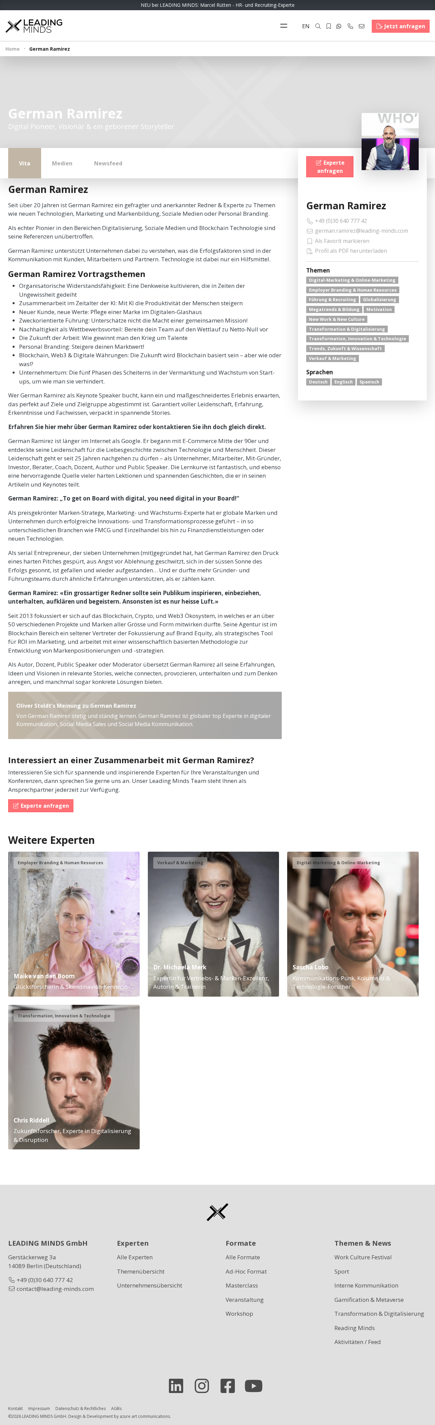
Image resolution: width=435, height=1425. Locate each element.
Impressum (39, 1408)
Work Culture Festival (363, 1257)
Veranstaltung (245, 1300)
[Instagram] (205, 1386)
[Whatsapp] (338, 26)
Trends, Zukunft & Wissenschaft (345, 348)
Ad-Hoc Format (246, 1271)
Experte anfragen (331, 167)
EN (306, 26)
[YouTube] (256, 1386)
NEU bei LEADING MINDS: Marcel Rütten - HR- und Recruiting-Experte (218, 5)
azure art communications (145, 1416)
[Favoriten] (329, 26)
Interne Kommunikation (366, 1285)
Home (12, 49)
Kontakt (15, 1408)
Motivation (379, 309)
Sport (341, 1271)
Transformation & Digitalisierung (347, 329)
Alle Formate (243, 1257)
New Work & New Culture (337, 319)
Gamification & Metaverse (369, 1300)
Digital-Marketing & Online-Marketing (352, 280)
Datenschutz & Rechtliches (80, 1408)
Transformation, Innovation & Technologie (357, 338)
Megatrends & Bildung (334, 309)
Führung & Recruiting (332, 299)
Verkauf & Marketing (332, 358)
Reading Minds (354, 1328)
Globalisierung (379, 299)
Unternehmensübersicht (149, 1285)
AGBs (116, 1408)
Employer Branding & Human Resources (353, 290)
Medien (62, 163)
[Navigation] (285, 26)
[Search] (318, 26)
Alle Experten (135, 1257)
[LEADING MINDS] (33, 25)
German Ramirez (346, 205)
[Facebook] (230, 1386)
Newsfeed (108, 163)
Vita (24, 163)
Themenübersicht (140, 1271)
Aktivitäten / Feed (357, 1342)
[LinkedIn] (179, 1386)
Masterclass (242, 1285)
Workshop (239, 1313)
